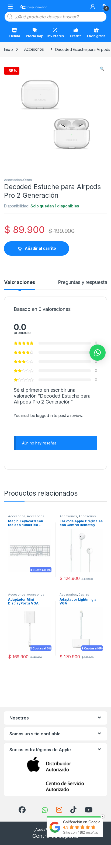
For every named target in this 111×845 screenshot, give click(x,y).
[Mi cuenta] (93, 6)
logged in (44, 415)
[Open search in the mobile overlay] (55, 16)
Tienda (14, 36)
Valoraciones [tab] (19, 282)
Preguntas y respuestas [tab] (83, 282)
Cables (83, 594)
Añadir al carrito (40, 248)
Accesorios (34, 49)
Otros (27, 180)
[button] (102, 68)
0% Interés (55, 36)
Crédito (76, 36)
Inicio (8, 49)
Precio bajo (35, 36)
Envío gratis (96, 36)
